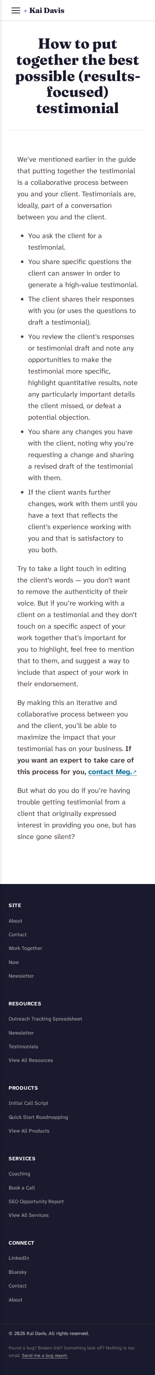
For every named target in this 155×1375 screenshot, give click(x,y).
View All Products (29, 1131)
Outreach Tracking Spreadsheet (45, 1018)
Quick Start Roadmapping (38, 1117)
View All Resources (31, 1060)
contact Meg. (110, 771)
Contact (18, 934)
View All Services (29, 1215)
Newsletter (21, 976)
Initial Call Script (28, 1103)
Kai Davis (44, 10)
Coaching (19, 1173)
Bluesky (17, 1272)
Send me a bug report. (45, 1355)
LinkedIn (19, 1258)
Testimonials (23, 1046)
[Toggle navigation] (16, 10)
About (15, 921)
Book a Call (22, 1187)
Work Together (25, 948)
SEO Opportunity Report (36, 1201)
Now (14, 962)
